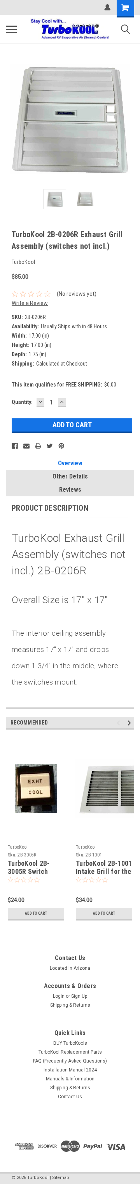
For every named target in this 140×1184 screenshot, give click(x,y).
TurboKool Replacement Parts (70, 1052)
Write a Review (30, 303)
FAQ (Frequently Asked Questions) (70, 1061)
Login (59, 996)
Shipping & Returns (70, 1005)
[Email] (26, 446)
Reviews (70, 489)
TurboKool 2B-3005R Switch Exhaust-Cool (28, 871)
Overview (70, 463)
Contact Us (70, 1096)
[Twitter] (50, 446)
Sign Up (79, 996)
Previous (12, 119)
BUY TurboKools (70, 1043)
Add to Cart (36, 913)
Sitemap (60, 1177)
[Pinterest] (61, 446)
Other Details (70, 476)
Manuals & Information (70, 1079)
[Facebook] (15, 446)
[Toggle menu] (11, 29)
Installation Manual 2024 (70, 1070)
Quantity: (22, 402)
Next (128, 119)
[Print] (38, 446)
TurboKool (18, 847)
